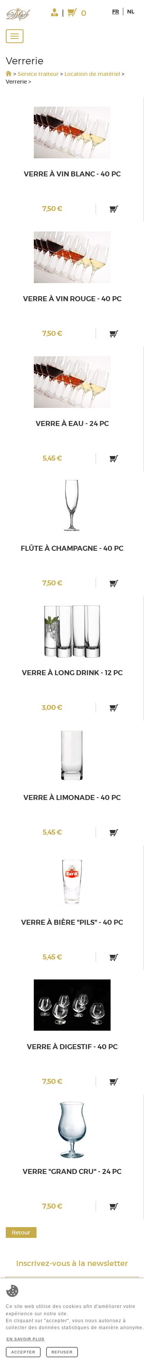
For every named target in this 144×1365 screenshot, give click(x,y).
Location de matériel (92, 73)
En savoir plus (26, 1339)
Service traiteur (38, 73)
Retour (21, 1232)
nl (130, 11)
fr (115, 11)
